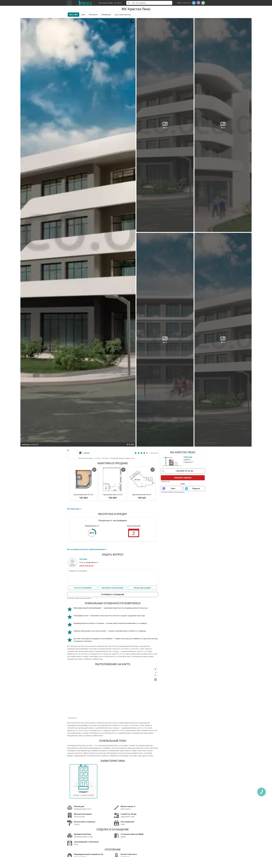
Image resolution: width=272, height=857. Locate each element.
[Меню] (69, 3)
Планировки (106, 15)
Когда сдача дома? (142, 588)
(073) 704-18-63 (86, 566)
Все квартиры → (74, 509)
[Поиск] (128, 3)
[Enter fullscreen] (155, 679)
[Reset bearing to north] (155, 675)
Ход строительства (122, 15)
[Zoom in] (155, 669)
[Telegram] (194, 2)
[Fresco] (85, 3)
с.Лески (85, 453)
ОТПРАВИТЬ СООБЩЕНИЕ (112, 594)
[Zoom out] (155, 672)
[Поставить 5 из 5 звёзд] (147, 453)
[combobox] (151, 3)
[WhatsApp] (203, 2)
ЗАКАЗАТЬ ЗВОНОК (182, 478)
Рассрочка (93, 15)
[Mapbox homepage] (72, 718)
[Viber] (198, 2)
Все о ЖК (73, 15)
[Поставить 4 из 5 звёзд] (144, 453)
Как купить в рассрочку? (113, 588)
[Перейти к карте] (72, 454)
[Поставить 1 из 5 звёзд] (135, 453)
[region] (112, 693)
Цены (83, 15)
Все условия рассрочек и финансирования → (87, 549)
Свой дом (188, 457)
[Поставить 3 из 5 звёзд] (141, 453)
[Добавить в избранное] (132, 21)
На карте (117, 3)
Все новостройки (106, 3)
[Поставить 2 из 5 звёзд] (138, 453)
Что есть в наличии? (83, 588)
